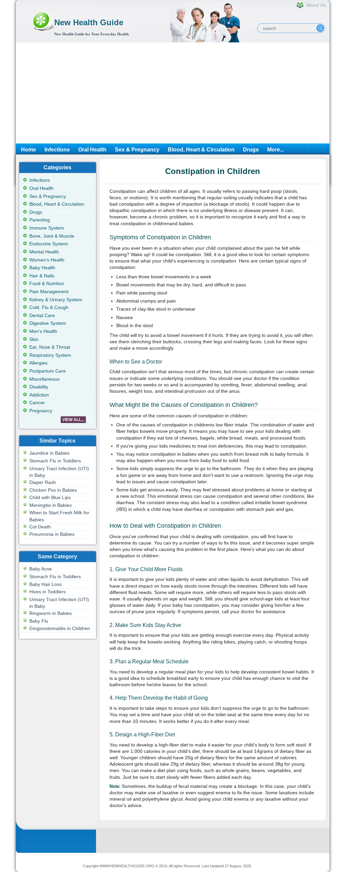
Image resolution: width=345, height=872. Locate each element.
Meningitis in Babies (50, 505)
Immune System (46, 228)
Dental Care (42, 315)
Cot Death (40, 526)
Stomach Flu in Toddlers (55, 460)
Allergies (38, 362)
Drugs (251, 149)
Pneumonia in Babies (51, 534)
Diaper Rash (42, 482)
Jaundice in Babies (49, 453)
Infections (57, 149)
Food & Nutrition (46, 283)
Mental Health (44, 251)
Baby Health (42, 267)
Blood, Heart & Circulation (201, 149)
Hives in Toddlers (47, 591)
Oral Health (92, 149)
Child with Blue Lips (50, 497)
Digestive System (47, 323)
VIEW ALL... (73, 419)
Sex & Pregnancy (137, 149)
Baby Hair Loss (45, 584)
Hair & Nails (41, 275)
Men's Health (43, 331)
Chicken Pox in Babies (53, 490)
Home (28, 149)
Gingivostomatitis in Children (59, 628)
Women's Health (46, 260)
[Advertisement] (173, 93)
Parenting (39, 219)
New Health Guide (88, 22)
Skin (33, 339)
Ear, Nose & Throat (49, 347)
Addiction (39, 394)
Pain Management (48, 291)
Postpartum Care (47, 371)
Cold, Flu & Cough (48, 307)
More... (275, 149)
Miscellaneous (44, 379)
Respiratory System (50, 355)
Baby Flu (38, 621)
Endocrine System (48, 243)
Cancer (37, 402)
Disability (38, 386)
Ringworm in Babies (50, 613)
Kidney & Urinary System (55, 299)
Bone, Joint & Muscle (51, 236)
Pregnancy (40, 410)
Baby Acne (40, 568)
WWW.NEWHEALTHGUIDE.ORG (126, 866)
